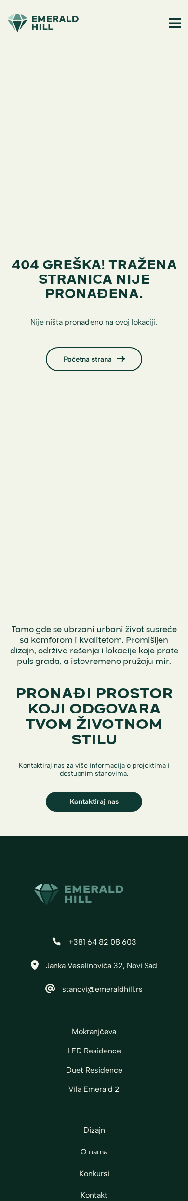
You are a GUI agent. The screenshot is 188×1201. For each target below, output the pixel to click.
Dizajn (94, 1130)
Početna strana (88, 359)
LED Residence (94, 1050)
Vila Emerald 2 (94, 1089)
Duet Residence (94, 1070)
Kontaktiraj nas (94, 801)
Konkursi (94, 1173)
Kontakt (94, 1195)
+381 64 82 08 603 (102, 942)
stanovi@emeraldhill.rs (102, 989)
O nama (94, 1151)
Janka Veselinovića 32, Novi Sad (101, 965)
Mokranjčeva (94, 1031)
